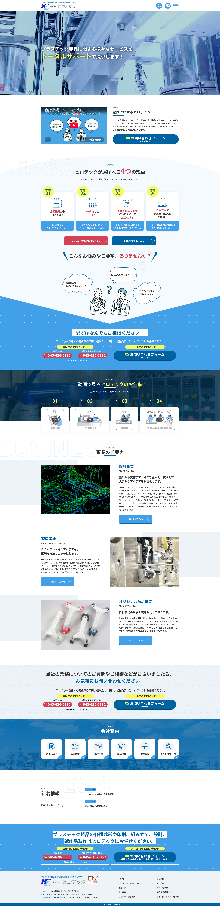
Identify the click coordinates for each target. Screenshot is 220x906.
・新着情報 (159, 883)
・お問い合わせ (161, 887)
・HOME (120, 878)
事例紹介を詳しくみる (134, 240)
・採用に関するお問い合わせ (167, 896)
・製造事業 (121, 887)
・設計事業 (121, 892)
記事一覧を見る (47, 805)
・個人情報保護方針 (163, 892)
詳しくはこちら (135, 518)
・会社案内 (159, 878)
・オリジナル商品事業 (126, 896)
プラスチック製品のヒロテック (86, 240)
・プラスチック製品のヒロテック (130, 883)
